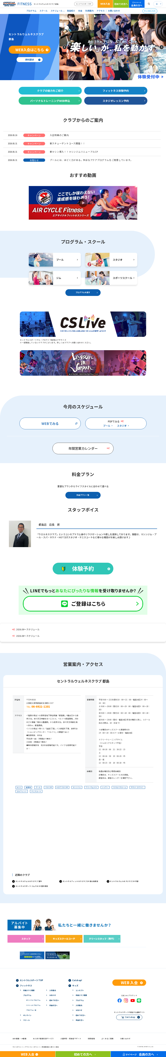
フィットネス (26, 985)
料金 (80, 10)
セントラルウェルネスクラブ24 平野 (124, 881)
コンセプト (80, 990)
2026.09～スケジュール (27, 629)
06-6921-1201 (40, 706)
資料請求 (29, 59)
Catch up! (77, 980)
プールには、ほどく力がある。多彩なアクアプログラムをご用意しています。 (91, 160)
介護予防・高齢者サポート (71, 1038)
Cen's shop (130, 1017)
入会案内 (52, 990)
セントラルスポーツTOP (83, 4)
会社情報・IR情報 (20, 1038)
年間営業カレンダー (83, 448)
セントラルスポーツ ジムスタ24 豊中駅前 (32, 886)
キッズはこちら (149, 11)
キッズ (75, 985)
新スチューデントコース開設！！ (67, 143)
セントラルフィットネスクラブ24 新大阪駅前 (80, 881)
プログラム (31, 10)
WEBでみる (50, 423)
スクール (43, 10)
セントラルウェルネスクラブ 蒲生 (29, 881)
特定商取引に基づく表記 (50, 1047)
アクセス (101, 10)
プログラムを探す (83, 292)
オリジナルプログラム (33, 1000)
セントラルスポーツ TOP (31, 980)
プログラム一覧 (31, 1010)
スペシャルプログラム (33, 1005)
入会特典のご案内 (59, 135)
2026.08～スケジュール (27, 635)
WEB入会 (105, 3)
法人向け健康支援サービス (43, 1038)
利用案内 (89, 10)
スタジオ (122, 425)
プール (106, 425)
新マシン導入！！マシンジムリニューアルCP (74, 151)
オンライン (27, 1015)
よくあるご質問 (107, 1038)
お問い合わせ (114, 10)
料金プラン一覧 (83, 495)
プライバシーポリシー (32, 1047)
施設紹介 (71, 10)
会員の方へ (136, 4)
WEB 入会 (129, 982)
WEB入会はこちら (29, 49)
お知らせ (52, 995)
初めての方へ (121, 3)
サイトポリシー (18, 1047)
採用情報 (91, 1038)
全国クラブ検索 (29, 990)
